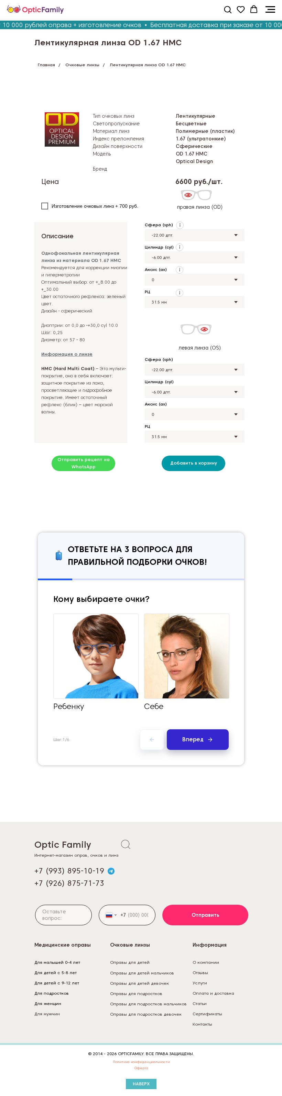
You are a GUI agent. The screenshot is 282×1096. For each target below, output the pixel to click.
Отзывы (200, 972)
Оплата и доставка (213, 993)
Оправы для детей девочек (139, 983)
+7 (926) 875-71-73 (69, 883)
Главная (46, 64)
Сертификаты (207, 1013)
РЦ (147, 291)
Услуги (200, 982)
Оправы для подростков (136, 993)
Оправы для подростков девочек (146, 1014)
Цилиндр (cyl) (159, 247)
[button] (228, 9)
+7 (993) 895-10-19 (69, 870)
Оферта (141, 1068)
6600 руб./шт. (199, 182)
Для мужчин (47, 1013)
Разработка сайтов (213, 1034)
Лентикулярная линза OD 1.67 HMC (108, 42)
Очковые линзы (82, 64)
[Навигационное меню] (270, 9)
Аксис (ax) (156, 269)
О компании (206, 962)
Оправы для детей (130, 962)
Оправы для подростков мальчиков (148, 1003)
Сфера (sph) (159, 224)
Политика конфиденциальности (141, 1062)
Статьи (200, 1003)
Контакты (202, 1024)
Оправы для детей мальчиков (142, 972)
